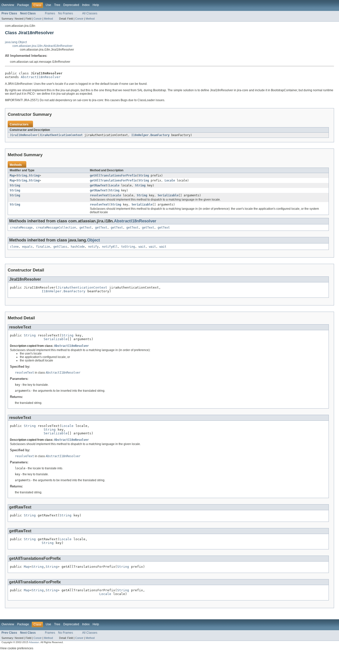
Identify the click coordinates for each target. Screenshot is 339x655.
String (22, 175)
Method (48, 18)
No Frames (65, 13)
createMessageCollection (56, 227)
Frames (50, 13)
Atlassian (34, 642)
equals (27, 246)
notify (93, 246)
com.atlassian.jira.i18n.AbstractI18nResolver (42, 46)
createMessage (21, 227)
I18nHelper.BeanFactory (150, 135)
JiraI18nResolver (23, 135)
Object (93, 240)
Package (23, 5)
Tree (57, 5)
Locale (170, 180)
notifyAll (110, 246)
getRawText (98, 185)
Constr (38, 18)
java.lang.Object (16, 42)
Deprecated (71, 5)
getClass (60, 246)
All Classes (89, 13)
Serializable (168, 195)
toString (128, 246)
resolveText (99, 195)
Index (86, 5)
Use (48, 5)
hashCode (78, 246)
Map (12, 175)
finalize (43, 246)
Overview (7, 5)
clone (14, 246)
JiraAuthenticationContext (61, 135)
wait (141, 246)
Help (96, 5)
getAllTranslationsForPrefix (113, 175)
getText (85, 227)
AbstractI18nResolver (41, 77)
